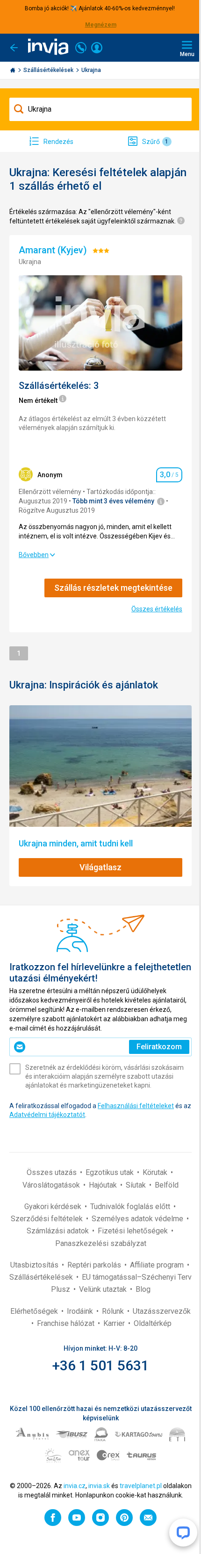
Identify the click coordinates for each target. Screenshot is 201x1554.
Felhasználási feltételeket (136, 1106)
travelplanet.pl (141, 1486)
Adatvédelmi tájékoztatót (47, 1114)
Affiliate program (158, 1264)
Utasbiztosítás (35, 1264)
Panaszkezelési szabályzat (100, 1243)
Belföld (167, 1185)
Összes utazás (53, 1172)
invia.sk (99, 1486)
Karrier (115, 1323)
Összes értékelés (156, 609)
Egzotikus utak (111, 1172)
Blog (143, 1289)
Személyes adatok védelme (138, 1218)
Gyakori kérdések (53, 1206)
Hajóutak (104, 1185)
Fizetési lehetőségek (134, 1230)
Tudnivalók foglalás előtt (131, 1206)
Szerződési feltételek (48, 1218)
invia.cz (75, 1486)
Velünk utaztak (104, 1289)
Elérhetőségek (35, 1311)
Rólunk (114, 1311)
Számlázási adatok (59, 1230)
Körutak (156, 1172)
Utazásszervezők (162, 1311)
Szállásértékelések (49, 70)
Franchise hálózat (66, 1323)
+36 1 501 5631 (100, 1365)
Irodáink (81, 1311)
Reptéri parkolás (95, 1264)
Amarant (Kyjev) (54, 250)
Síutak (137, 1185)
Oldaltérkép (153, 1323)
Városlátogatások (52, 1185)
